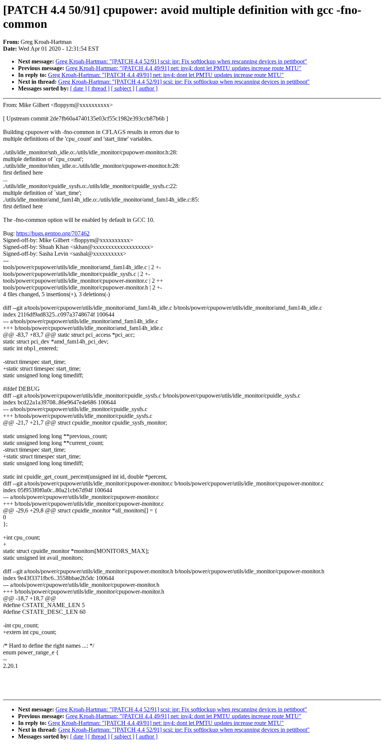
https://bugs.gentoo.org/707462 (53, 233)
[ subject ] (122, 88)
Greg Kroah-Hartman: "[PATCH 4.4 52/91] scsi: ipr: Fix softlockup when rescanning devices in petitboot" (181, 61)
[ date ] (78, 88)
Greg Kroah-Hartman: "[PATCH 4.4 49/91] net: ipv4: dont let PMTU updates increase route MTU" (184, 68)
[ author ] (147, 88)
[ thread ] (99, 88)
